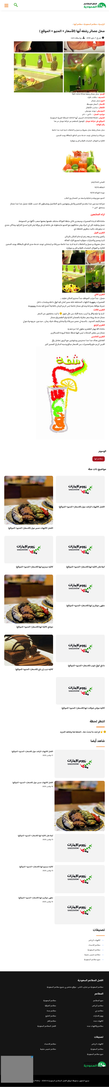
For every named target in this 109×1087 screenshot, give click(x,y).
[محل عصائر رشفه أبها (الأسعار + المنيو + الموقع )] (54, 66)
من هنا (56, 121)
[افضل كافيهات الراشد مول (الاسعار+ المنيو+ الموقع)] (79, 764)
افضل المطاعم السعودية (46, 1026)
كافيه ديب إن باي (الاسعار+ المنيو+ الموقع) (34, 669)
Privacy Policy (34, 1081)
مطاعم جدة (51, 1011)
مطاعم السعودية (94, 950)
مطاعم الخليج (50, 1016)
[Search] (15, 5)
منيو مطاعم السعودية (92, 959)
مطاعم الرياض (97, 1006)
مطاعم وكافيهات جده (95, 1026)
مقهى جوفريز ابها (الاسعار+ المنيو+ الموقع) (85, 606)
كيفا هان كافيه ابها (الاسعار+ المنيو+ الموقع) (85, 567)
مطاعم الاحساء (94, 945)
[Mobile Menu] (6, 5)
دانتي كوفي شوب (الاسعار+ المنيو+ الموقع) (86, 666)
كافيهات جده (98, 1021)
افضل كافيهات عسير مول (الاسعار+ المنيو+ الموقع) (30, 528)
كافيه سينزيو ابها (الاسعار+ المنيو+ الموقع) (34, 567)
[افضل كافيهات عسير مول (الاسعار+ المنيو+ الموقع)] (79, 806)
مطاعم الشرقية (50, 1006)
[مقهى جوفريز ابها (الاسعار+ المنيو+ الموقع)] (79, 910)
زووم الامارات (98, 1016)
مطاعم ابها (98, 459)
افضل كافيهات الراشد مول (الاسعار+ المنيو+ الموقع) (82, 507)
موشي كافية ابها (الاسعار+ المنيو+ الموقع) (34, 627)
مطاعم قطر (51, 1021)
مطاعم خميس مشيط (92, 955)
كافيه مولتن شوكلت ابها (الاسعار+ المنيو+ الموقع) (83, 708)
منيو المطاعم (98, 1000)
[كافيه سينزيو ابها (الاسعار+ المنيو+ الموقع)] (79, 879)
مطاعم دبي (99, 1011)
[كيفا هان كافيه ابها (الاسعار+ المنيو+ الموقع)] (79, 848)
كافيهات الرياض (94, 940)
